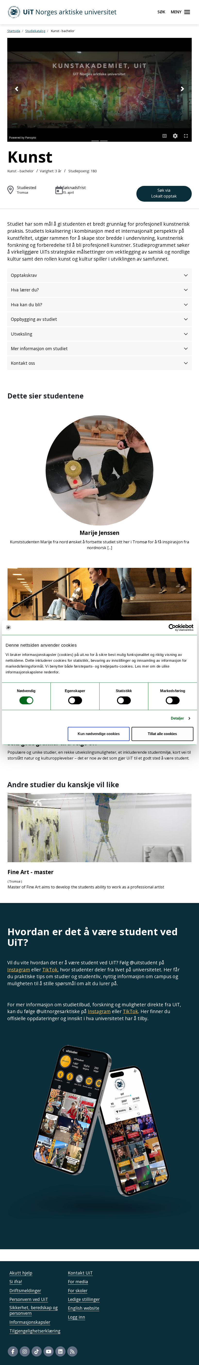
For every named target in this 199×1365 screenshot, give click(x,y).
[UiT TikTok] (37, 1351)
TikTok (50, 969)
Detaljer (177, 718)
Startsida (13, 31)
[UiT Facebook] (13, 1351)
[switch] (75, 700)
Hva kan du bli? (26, 304)
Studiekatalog (35, 31)
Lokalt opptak (164, 193)
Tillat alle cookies (162, 734)
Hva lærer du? (25, 290)
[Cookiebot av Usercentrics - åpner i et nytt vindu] (172, 627)
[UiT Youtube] (48, 1351)
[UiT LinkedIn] (60, 1351)
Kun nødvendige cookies (99, 734)
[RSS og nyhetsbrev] (72, 1351)
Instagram (18, 969)
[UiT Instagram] (25, 1351)
